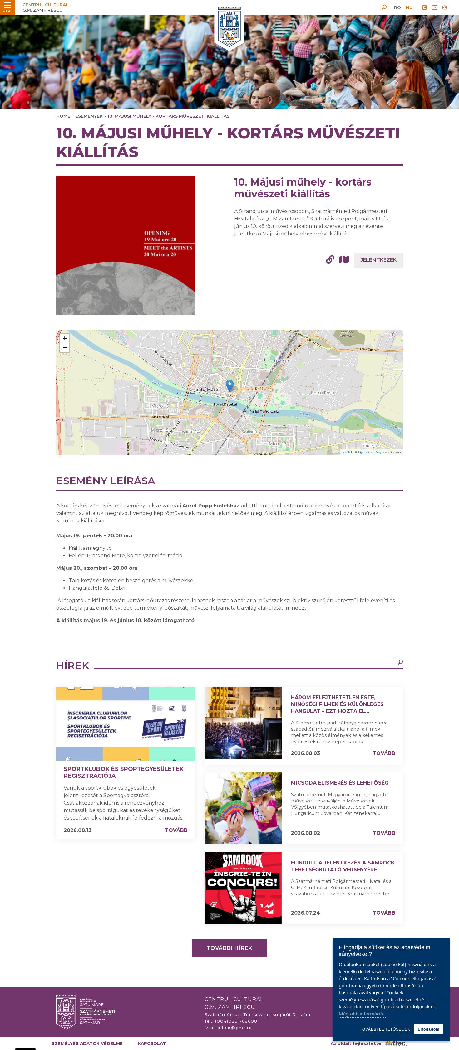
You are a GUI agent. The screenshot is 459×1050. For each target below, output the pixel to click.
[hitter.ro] (396, 1043)
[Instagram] (444, 7)
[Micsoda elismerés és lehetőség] (243, 808)
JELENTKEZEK (378, 260)
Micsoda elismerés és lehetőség (340, 783)
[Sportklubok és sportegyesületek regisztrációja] (125, 724)
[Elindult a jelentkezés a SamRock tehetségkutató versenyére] (243, 888)
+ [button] (65, 338)
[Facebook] (424, 7)
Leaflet (347, 451)
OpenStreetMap (370, 451)
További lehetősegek (385, 1029)
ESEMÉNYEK (89, 116)
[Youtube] (434, 7)
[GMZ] (229, 27)
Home (63, 116)
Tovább (176, 830)
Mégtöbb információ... (363, 1013)
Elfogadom (429, 1029)
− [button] (65, 347)
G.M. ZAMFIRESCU (45, 7)
